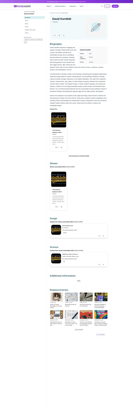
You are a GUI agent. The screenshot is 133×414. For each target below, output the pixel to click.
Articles (26, 33)
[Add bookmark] (61, 147)
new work (33, 39)
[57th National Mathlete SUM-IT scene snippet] (56, 259)
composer (27, 39)
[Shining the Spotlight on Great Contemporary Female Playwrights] (101, 297)
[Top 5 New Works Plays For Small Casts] (86, 297)
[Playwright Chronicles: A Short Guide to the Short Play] (56, 314)
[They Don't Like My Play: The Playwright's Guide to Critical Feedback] (86, 314)
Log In (107, 6)
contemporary (39, 39)
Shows (26, 20)
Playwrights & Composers (55, 13)
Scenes (27, 26)
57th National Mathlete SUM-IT (69, 230)
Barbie (73, 256)
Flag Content (101, 334)
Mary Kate (68, 256)
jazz (25, 42)
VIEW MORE (79, 329)
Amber (64, 256)
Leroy (77, 256)
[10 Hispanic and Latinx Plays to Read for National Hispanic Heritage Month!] (101, 314)
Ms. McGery (65, 227)
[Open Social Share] (64, 35)
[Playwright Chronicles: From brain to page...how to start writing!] (71, 314)
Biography (27, 17)
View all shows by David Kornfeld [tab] (79, 156)
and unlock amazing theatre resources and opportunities (66, 1)
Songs (26, 23)
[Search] (102, 6)
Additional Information (30, 29)
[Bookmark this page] (59, 35)
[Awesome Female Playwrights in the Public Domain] (56, 297)
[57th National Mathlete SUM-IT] (58, 119)
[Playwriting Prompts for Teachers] (71, 297)
